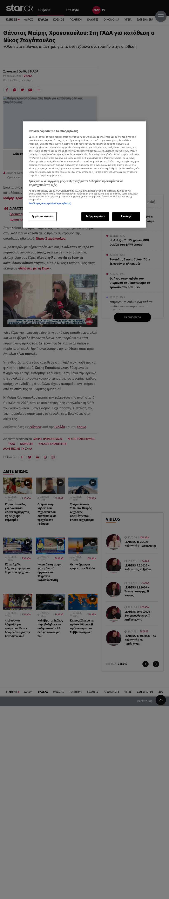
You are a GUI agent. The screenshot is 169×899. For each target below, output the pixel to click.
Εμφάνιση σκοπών (43, 216)
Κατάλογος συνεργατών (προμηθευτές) (50, 203)
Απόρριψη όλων (95, 216)
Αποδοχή (126, 216)
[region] (84, 174)
